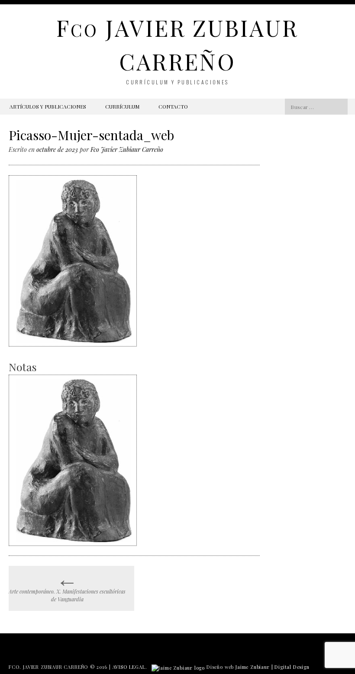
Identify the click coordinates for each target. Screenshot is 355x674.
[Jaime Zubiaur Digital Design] (178, 667)
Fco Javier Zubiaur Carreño (126, 149)
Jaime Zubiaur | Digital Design (273, 667)
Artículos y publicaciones (48, 106)
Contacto (173, 106)
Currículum (122, 106)
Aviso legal (129, 667)
